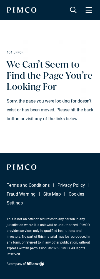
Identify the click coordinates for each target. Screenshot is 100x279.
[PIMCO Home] (21, 10)
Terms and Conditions (28, 185)
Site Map (52, 194)
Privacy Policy (71, 185)
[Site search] (73, 10)
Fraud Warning (21, 194)
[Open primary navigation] (88, 10)
